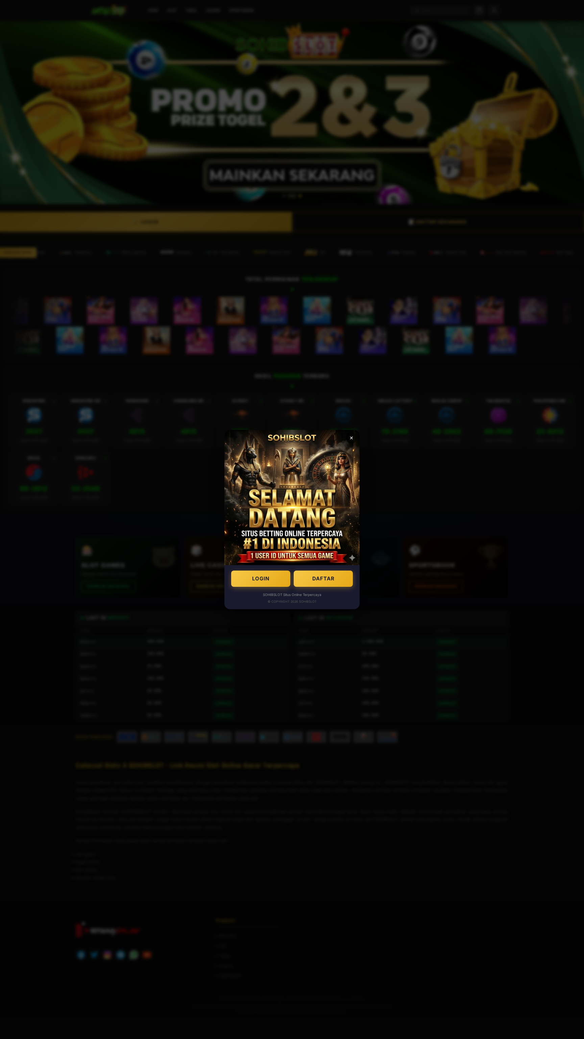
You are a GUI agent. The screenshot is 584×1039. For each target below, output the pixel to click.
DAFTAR (323, 578)
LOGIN (260, 578)
